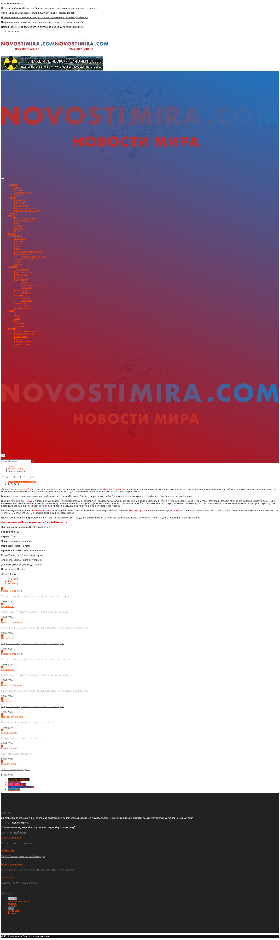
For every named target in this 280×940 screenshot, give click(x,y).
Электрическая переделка (15, 769)
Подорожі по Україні (23, 334)
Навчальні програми (23, 254)
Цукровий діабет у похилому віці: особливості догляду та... (32, 643)
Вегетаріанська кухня (31, 285)
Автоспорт (19, 324)
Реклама (18, 190)
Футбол (17, 316)
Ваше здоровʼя (21, 280)
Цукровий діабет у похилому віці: (19, 883)
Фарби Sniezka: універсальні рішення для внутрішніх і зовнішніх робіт (38, 13)
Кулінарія (18, 277)
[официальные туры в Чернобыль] (52, 69)
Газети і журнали (22, 290)
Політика (13, 213)
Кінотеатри (30, 482)
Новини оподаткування (25, 208)
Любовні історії (28, 306)
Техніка (12, 233)
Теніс (16, 313)
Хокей (17, 318)
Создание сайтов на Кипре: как (17, 843)
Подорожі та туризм (23, 342)
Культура (18, 244)
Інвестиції (18, 228)
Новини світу (20, 203)
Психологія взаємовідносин (34, 257)
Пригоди (18, 264)
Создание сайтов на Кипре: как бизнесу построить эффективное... (36, 596)
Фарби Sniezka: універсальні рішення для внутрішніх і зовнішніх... (35, 612)
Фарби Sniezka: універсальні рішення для (23, 856)
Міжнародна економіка (25, 218)
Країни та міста (21, 336)
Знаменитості (20, 303)
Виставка (18, 295)
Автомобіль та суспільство (26, 259)
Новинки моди (21, 275)
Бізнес (11, 215)
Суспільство (15, 236)
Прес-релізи (19, 200)
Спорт (11, 311)
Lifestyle (12, 267)
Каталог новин (21, 205)
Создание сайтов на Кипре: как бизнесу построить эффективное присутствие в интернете (49, 8)
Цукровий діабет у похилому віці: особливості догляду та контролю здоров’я (42, 22)
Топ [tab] (10, 581)
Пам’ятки (18, 339)
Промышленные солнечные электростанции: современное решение (37, 869)
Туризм (12, 329)
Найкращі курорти (22, 344)
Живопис (25, 298)
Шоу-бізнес (19, 238)
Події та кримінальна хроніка (27, 251)
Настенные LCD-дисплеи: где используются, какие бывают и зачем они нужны (43, 27)
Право (17, 223)
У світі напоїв (27, 288)
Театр (16, 262)
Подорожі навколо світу (25, 331)
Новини (12, 197)
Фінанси (18, 226)
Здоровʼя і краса (21, 269)
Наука (17, 246)
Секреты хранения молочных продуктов (22, 738)
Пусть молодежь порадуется (16, 753)
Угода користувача (23, 193)
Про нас (18, 187)
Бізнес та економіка (23, 221)
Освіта (17, 249)
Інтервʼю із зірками (22, 308)
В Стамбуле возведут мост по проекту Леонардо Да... (29, 722)
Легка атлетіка (21, 326)
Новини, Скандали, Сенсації (27, 211)
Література (19, 241)
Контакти (18, 195)
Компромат (26, 293)
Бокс (16, 321)
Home (11, 466)
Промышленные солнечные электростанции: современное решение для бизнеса (44, 17)
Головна (12, 185)
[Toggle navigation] (2, 178)
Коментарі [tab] (13, 583)
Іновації (17, 231)
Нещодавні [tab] (14, 578)
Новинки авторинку (23, 272)
